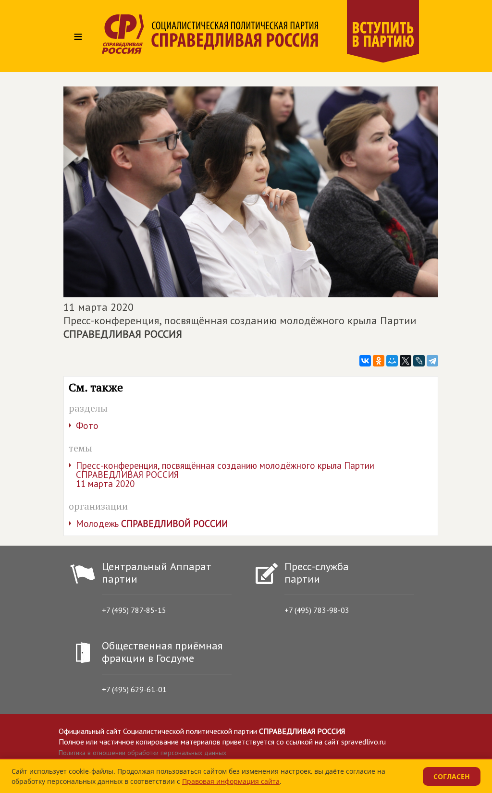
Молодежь (152, 523)
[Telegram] (432, 360)
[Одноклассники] (378, 360)
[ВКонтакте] (365, 360)
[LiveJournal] (419, 360)
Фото (87, 425)
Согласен (451, 776)
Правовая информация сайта (231, 781)
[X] (405, 360)
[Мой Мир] (392, 360)
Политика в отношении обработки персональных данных (142, 752)
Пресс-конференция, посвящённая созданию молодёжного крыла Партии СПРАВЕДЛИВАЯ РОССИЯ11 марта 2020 (225, 474)
